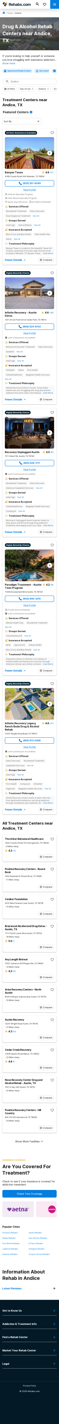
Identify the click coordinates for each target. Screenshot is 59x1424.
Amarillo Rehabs (9, 1254)
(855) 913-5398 (32, 740)
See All (36, 216)
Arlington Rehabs (37, 1249)
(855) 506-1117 (31, 463)
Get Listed (43, 71)
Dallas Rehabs (9, 1238)
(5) (14, 1061)
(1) (13, 941)
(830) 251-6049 (32, 183)
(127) (51, 723)
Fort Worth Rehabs (11, 1243)
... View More (47, 253)
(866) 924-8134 (32, 326)
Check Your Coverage (29, 1193)
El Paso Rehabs (36, 1243)
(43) (14, 1031)
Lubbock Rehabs (10, 1249)
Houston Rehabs (10, 1232)
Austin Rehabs (35, 1232)
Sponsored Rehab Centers (19, 71)
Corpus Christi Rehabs (39, 1254)
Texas (10, 13)
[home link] (4, 13)
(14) (14, 850)
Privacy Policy (29, 1386)
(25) (14, 971)
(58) (51, 585)
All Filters (11, 89)
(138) (51, 312)
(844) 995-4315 (32, 598)
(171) (51, 172)
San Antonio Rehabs (38, 1238)
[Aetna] (18, 1209)
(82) (51, 452)
